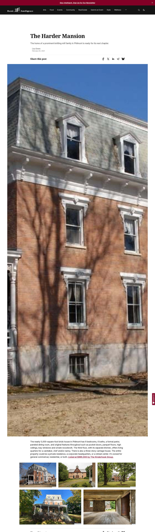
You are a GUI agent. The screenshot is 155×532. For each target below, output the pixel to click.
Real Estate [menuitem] (83, 10)
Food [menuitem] (52, 10)
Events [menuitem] (60, 10)
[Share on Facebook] (103, 59)
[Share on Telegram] (118, 59)
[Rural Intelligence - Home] (22, 10)
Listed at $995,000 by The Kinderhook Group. (90, 457)
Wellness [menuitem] (117, 10)
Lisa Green (36, 49)
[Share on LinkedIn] (113, 59)
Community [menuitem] (70, 10)
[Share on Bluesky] (123, 59)
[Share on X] (108, 59)
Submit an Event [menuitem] (97, 10)
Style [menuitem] (109, 10)
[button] (126, 9)
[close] (152, 3)
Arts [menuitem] (44, 10)
